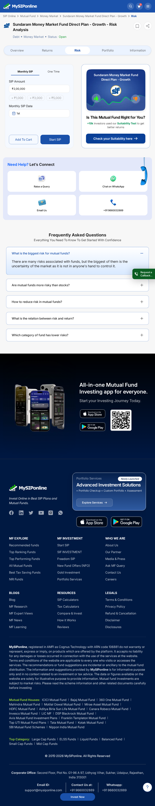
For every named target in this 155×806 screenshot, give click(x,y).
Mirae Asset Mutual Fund (101, 704)
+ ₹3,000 (36, 98)
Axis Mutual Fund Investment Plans (33, 718)
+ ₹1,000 (17, 98)
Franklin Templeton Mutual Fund (83, 718)
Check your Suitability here (112, 138)
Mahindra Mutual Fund (24, 704)
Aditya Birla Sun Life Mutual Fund (62, 709)
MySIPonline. (73, 756)
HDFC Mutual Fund (22, 709)
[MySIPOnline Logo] (20, 6)
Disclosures (113, 627)
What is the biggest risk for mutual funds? (41, 253)
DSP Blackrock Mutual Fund (74, 713)
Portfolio (108, 50)
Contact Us (113, 572)
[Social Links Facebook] (11, 513)
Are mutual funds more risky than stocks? (41, 285)
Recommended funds (24, 545)
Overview (17, 50)
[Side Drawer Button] (148, 6)
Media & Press (115, 559)
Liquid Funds (89, 739)
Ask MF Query (115, 565)
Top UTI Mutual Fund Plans (27, 722)
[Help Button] (147, 787)
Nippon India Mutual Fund (66, 727)
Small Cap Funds (21, 744)
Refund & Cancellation (120, 613)
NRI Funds (16, 579)
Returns (47, 50)
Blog (12, 600)
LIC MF (46, 713)
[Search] (130, 6)
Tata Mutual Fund (62, 722)
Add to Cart (23, 139)
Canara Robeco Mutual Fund (108, 709)
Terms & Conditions (118, 600)
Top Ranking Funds (22, 552)
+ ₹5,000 (55, 98)
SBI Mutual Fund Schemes (27, 727)
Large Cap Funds (44, 739)
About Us (111, 545)
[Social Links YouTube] (41, 513)
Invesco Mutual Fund (23, 713)
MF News (15, 620)
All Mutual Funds (20, 565)
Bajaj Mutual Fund (83, 700)
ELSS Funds (68, 739)
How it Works (66, 620)
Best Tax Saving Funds (24, 572)
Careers (110, 579)
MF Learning (17, 627)
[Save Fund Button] (137, 26)
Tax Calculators (68, 606)
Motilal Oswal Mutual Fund (62, 704)
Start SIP (55, 139)
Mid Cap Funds (46, 744)
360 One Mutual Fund (114, 700)
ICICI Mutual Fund (54, 700)
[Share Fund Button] (148, 26)
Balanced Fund (112, 739)
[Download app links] (92, 413)
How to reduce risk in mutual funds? (37, 302)
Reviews (63, 627)
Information (138, 50)
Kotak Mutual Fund (91, 722)
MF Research (18, 606)
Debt (16, 37)
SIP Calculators (67, 600)
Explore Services (92, 502)
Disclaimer (112, 620)
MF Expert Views (21, 613)
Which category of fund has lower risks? (40, 335)
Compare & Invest (69, 613)
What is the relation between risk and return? (43, 318)
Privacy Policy (115, 606)
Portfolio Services (69, 579)
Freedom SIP (66, 559)
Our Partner (113, 552)
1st (18, 113)
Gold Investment (68, 572)
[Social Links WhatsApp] (60, 513)
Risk (77, 50)
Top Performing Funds (24, 559)
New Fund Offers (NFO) (73, 565)
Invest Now (77, 796)
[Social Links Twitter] (31, 513)
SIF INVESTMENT (69, 552)
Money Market (34, 37)
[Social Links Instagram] (50, 513)
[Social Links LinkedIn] (21, 513)
